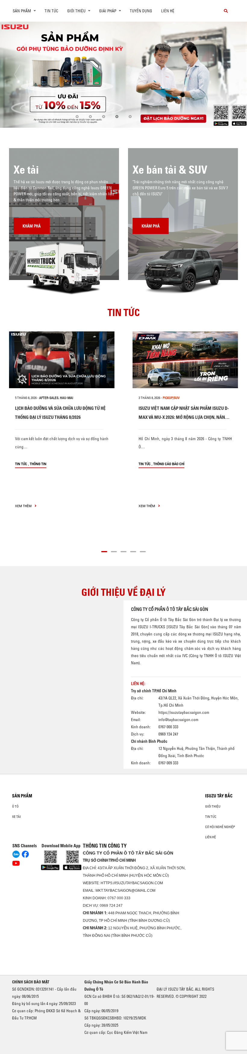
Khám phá (32, 226)
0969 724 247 (111, 905)
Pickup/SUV (171, 398)
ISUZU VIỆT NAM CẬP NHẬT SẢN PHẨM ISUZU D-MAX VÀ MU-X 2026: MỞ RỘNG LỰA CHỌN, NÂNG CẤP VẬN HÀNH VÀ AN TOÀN (184, 417)
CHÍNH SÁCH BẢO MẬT (30, 981)
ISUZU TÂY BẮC (219, 796)
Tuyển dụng (141, 10)
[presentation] (17, 75)
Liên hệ (167, 10)
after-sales (48, 398)
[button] (77, 116)
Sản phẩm (22, 796)
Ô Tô (15, 806)
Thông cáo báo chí (168, 464)
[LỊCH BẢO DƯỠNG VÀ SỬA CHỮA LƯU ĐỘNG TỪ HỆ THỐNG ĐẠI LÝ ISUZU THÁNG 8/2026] (61, 359)
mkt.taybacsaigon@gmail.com (125, 890)
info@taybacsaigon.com (178, 719)
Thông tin (38, 464)
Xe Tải (16, 817)
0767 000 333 (119, 898)
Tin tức (51, 10)
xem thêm (24, 506)
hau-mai (66, 398)
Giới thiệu (212, 806)
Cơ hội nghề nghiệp (220, 827)
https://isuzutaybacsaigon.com (183, 712)
